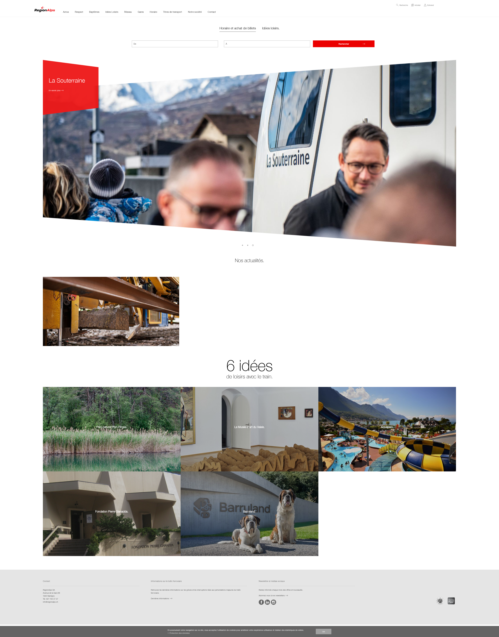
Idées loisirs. (271, 28)
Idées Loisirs (111, 11)
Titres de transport (172, 11)
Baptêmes (94, 11)
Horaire (153, 11)
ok (323, 631)
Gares (141, 11)
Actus (66, 11)
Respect (79, 11)
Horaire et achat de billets (237, 28)
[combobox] (175, 43)
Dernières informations (160, 598)
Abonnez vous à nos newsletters (272, 595)
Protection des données (179, 633)
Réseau (128, 11)
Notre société (195, 11)
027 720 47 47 (52, 599)
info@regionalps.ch (50, 602)
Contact (212, 11)
